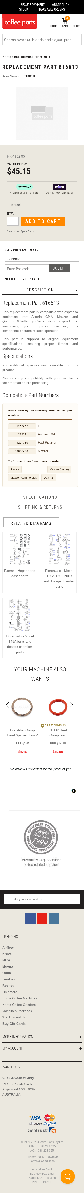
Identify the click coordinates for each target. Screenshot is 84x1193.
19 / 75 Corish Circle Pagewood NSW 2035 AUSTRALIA (18, 1089)
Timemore (9, 992)
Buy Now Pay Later (42, 1173)
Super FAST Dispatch (42, 1178)
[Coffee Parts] (18, 21)
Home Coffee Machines (19, 998)
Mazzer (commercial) (23, 477)
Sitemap (52, 1156)
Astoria (14, 469)
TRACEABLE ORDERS (51, 9)
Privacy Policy (35, 1156)
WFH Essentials (14, 1017)
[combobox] (42, 39)
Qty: (10, 213)
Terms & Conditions (42, 1161)
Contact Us (35, 279)
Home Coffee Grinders (19, 1004)
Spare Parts (27, 231)
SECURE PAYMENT (33, 5)
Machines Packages (17, 1011)
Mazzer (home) (59, 469)
